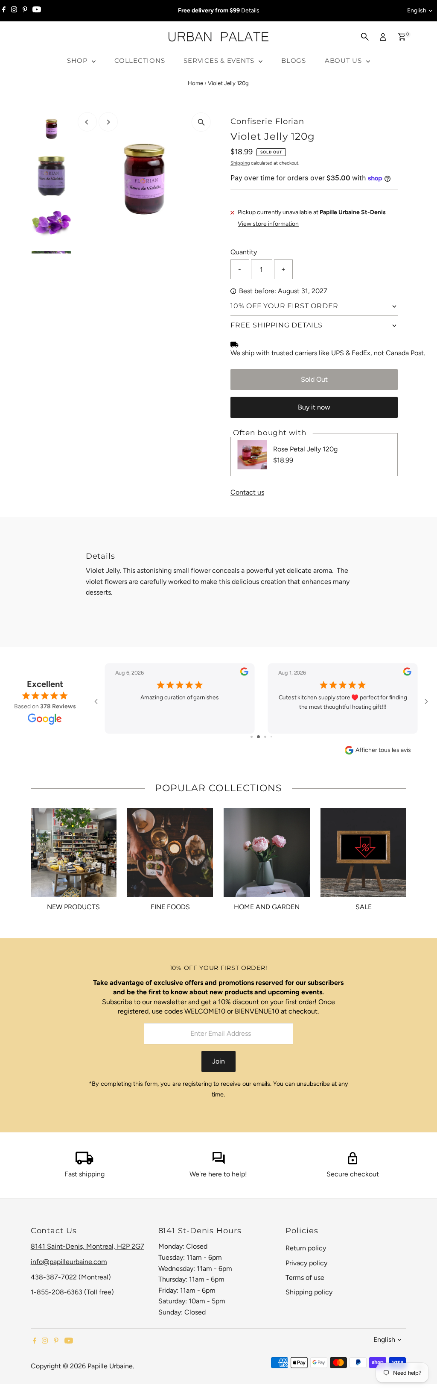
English (416, 10)
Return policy (306, 1248)
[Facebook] (4, 10)
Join (218, 1061)
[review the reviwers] (244, 673)
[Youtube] (36, 10)
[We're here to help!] (218, 1162)
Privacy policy (306, 1263)
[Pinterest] (24, 10)
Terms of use (305, 1277)
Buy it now (314, 407)
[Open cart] (401, 37)
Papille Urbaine (110, 1366)
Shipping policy (309, 1292)
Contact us (247, 492)
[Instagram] (14, 10)
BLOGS (293, 60)
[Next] (108, 122)
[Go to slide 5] (274, 736)
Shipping (240, 163)
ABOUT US (344, 60)
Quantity (243, 252)
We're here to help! (218, 1174)
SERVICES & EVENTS (220, 60)
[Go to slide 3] (261, 736)
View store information (268, 224)
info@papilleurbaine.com (69, 1262)
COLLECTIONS (139, 60)
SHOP (78, 60)
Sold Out (314, 379)
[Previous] (87, 122)
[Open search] (365, 37)
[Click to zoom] (201, 122)
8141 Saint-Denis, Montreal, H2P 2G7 (87, 1246)
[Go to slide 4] (268, 737)
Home (195, 83)
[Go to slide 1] (248, 736)
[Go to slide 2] (254, 737)
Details (250, 10)
